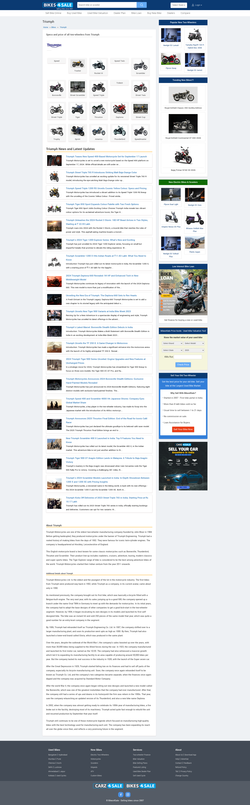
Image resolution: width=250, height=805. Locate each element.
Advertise (185, 759)
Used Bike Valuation (97, 13)
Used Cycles (61, 775)
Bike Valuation (139, 759)
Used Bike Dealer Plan (142, 771)
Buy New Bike (154, 13)
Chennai (51, 763)
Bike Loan (136, 13)
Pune (59, 759)
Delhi (50, 767)
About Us (179, 755)
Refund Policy (180, 767)
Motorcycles (96, 759)
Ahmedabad (53, 771)
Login (198, 5)
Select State (178, 5)
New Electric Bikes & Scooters (183, 182)
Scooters (94, 763)
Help (177, 759)
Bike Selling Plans (140, 763)
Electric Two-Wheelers (100, 755)
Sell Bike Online (53, 13)
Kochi (59, 763)
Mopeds (94, 767)
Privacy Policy (186, 771)
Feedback (188, 763)
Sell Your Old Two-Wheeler (183, 375)
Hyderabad (62, 755)
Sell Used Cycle (139, 775)
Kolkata (51, 775)
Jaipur (62, 771)
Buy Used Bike (74, 13)
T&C (177, 771)
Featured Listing (139, 767)
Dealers (171, 13)
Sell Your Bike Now (183, 429)
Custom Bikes (96, 775)
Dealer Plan (120, 13)
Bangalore (52, 755)
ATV (92, 771)
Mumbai (51, 759)
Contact (178, 763)
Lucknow (58, 767)
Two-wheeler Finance (141, 755)
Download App (190, 755)
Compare (185, 13)
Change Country (181, 775)
